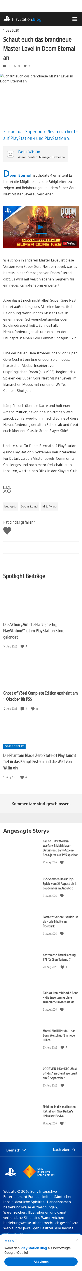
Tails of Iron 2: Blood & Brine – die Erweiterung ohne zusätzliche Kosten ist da (60, 997)
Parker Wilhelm (29, 151)
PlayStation (27, 19)
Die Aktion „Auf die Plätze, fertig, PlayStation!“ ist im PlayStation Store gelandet (33, 630)
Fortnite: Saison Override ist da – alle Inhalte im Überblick (60, 921)
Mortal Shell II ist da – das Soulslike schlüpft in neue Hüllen (59, 1035)
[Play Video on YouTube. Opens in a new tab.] (69, 243)
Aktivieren (41, 1261)
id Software (49, 506)
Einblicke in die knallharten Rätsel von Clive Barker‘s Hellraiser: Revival (59, 1111)
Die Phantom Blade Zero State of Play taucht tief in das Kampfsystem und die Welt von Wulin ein (39, 761)
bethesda (10, 506)
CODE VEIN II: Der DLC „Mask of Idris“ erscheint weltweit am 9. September (60, 1073)
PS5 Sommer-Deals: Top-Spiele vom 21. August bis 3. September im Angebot (60, 883)
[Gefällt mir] (23, 646)
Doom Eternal (17, 175)
